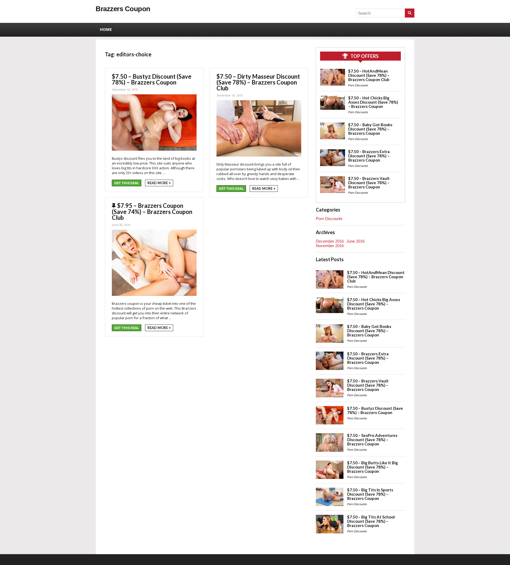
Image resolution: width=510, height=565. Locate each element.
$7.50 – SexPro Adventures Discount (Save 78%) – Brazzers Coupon (372, 439)
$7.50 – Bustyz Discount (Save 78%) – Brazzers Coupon (152, 79)
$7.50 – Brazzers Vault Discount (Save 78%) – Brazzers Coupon (369, 182)
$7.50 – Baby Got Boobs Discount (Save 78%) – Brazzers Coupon (370, 129)
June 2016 (355, 241)
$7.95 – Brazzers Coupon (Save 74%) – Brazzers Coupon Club (152, 211)
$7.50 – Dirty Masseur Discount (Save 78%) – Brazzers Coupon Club (258, 82)
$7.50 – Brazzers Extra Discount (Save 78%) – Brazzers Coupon (369, 155)
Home (106, 29)
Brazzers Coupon (123, 9)
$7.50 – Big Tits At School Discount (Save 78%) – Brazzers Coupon (371, 521)
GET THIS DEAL (126, 183)
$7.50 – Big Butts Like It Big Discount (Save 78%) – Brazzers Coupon (372, 467)
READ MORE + (159, 183)
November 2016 (330, 245)
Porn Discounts (358, 85)
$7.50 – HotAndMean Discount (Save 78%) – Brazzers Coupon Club (368, 75)
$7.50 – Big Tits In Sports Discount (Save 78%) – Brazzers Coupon (370, 494)
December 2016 (330, 241)
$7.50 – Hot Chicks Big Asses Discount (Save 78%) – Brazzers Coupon (373, 102)
